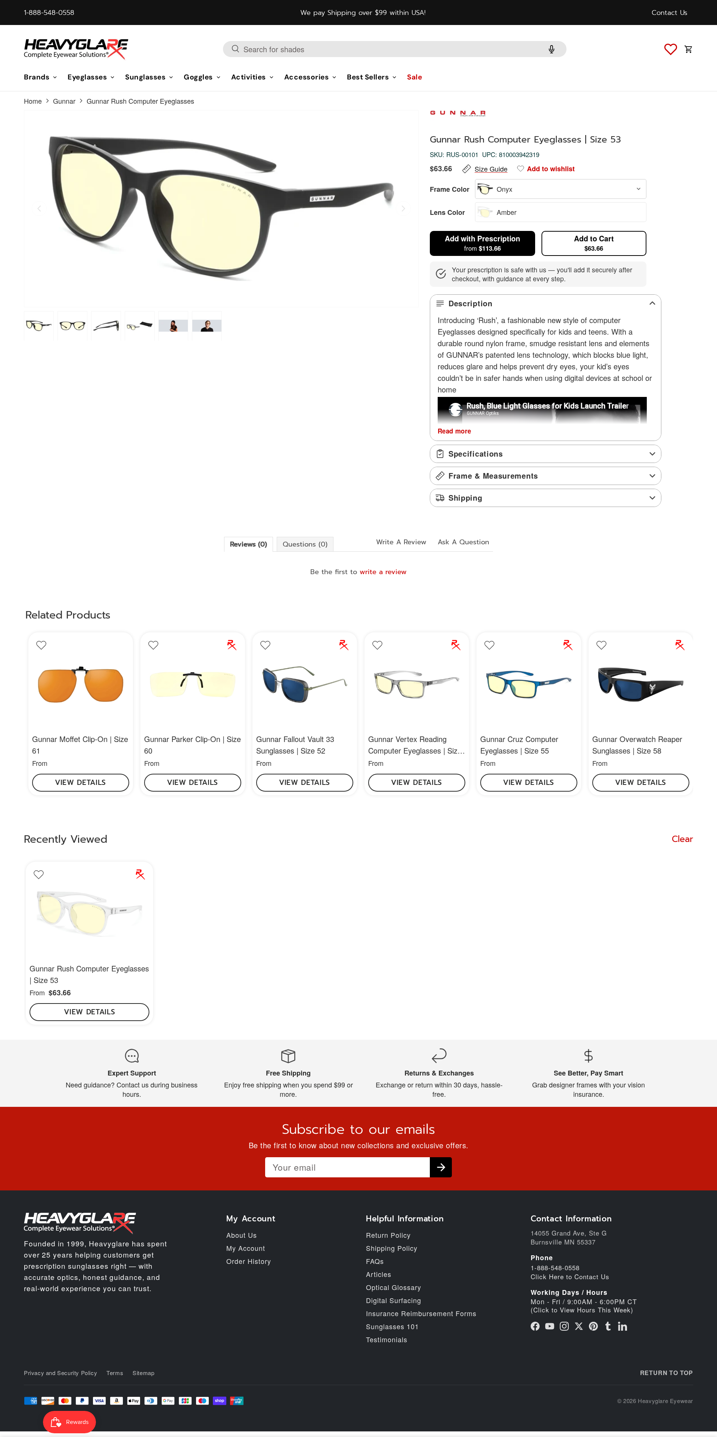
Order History (248, 1261)
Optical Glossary (393, 1287)
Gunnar (64, 101)
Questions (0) (305, 544)
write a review (383, 572)
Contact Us (669, 12)
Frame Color (449, 189)
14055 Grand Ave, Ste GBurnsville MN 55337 (569, 1237)
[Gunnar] (463, 114)
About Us (241, 1235)
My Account (245, 1248)
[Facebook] (535, 1326)
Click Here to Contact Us (570, 1276)
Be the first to (358, 572)
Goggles (198, 77)
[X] (578, 1326)
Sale (414, 77)
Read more (454, 430)
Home (33, 101)
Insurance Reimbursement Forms (421, 1313)
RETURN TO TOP (666, 1372)
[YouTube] (549, 1326)
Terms (114, 1373)
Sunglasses (145, 77)
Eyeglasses (87, 77)
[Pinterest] (593, 1326)
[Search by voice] (552, 49)
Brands (36, 77)
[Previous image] (39, 208)
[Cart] (688, 49)
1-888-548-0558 (49, 12)
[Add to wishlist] (41, 645)
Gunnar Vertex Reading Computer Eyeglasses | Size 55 (415, 750)
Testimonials (386, 1339)
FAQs (375, 1261)
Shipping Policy (392, 1248)
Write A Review (401, 542)
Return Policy (388, 1235)
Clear (682, 839)
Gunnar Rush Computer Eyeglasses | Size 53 (89, 974)
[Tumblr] (607, 1326)
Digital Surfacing (393, 1300)
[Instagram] (564, 1326)
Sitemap (143, 1373)
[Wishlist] (670, 49)
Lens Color (447, 212)
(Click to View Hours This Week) (582, 1309)
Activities (248, 77)
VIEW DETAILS (80, 782)
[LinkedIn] (622, 1326)
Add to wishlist (551, 168)
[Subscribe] (441, 1167)
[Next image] (403, 208)
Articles (378, 1274)
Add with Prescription (482, 243)
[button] (38, 325)
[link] (80, 713)
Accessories (306, 77)
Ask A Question (463, 542)
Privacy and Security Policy (60, 1373)
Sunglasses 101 (392, 1326)
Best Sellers (368, 77)
